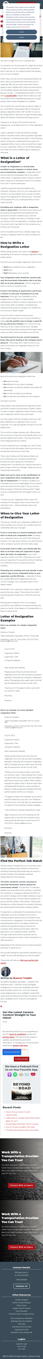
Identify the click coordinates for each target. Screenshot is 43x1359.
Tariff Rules (21, 1324)
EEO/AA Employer (21, 1300)
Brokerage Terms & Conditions (21, 1321)
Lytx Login (21, 1349)
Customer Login (21, 1344)
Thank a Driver (21, 1305)
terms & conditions (17, 1034)
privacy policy (9, 1037)
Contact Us (22, 1286)
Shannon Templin (22, 978)
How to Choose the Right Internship (20, 1127)
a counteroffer (10, 96)
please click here (20, 1046)
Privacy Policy (25, 27)
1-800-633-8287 (21, 1280)
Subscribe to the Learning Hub (21, 1332)
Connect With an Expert (21, 1185)
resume (34, 252)
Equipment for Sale (21, 1330)
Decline (21, 37)
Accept (21, 32)
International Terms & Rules (21, 1327)
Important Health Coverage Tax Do (21, 1314)
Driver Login (21, 1346)
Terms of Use (34, 1356)
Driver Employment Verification (21, 1318)
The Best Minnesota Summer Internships (22, 1130)
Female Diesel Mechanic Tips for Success (22, 1124)
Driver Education (21, 1311)
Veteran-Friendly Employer (21, 1303)
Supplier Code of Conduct (21, 1308)
